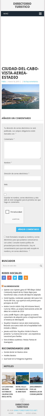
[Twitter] (15, 278)
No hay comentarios (31, 82)
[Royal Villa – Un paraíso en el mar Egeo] (22, 378)
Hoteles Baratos (10, 355)
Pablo (4, 82)
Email (19, 413)
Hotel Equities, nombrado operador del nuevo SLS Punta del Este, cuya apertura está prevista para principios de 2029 (23, 300)
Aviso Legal (31, 413)
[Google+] (9, 278)
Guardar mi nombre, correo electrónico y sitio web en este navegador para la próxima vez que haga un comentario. (22, 200)
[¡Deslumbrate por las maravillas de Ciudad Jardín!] (36, 378)
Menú (5, 14)
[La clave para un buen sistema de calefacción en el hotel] (8, 378)
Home (11, 413)
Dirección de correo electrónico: (16, 173)
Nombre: (8, 162)
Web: (6, 185)
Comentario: (9, 139)
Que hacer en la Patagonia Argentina (18, 359)
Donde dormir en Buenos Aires (15, 352)
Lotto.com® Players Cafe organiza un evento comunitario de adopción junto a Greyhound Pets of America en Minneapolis (23, 317)
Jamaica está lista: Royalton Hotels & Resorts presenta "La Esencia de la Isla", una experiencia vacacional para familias (22, 333)
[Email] (20, 278)
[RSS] (26, 278)
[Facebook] (4, 278)
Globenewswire (11, 286)
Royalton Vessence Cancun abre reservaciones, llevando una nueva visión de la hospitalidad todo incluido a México (23, 325)
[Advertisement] (22, 40)
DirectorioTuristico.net (25, 410)
